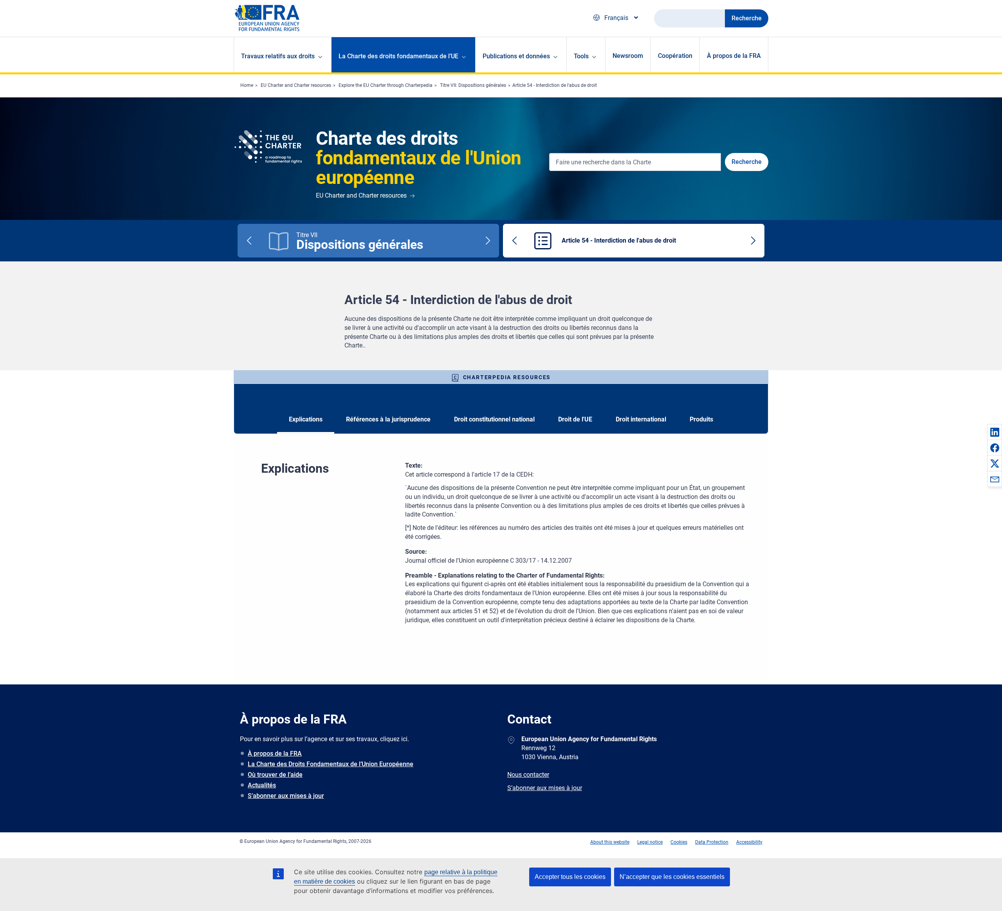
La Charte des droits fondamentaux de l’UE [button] (398, 56)
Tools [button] (581, 56)
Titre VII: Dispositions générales (473, 85)
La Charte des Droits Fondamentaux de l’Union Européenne (330, 764)
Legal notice (650, 842)
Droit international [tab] (641, 419)
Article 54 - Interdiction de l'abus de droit (554, 85)
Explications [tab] (306, 419)
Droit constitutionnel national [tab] (494, 419)
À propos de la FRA (734, 55)
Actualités (262, 785)
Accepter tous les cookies (570, 876)
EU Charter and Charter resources (296, 85)
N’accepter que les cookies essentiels (672, 876)
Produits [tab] (701, 419)
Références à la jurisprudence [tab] (388, 419)
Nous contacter (528, 774)
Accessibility (749, 842)
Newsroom (628, 55)
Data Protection (711, 842)
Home (246, 85)
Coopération (675, 55)
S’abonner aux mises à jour (286, 795)
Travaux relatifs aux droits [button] (278, 56)
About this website (609, 842)
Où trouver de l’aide (275, 774)
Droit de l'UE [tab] (575, 419)
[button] (995, 432)
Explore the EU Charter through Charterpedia (386, 85)
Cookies (678, 842)
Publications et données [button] (516, 56)
